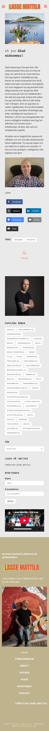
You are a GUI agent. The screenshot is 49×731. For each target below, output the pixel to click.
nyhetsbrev (13, 383)
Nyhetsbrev (24, 686)
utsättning (12, 428)
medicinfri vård (14, 374)
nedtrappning (24, 379)
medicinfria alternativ (16, 370)
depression (12, 347)
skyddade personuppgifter (18, 410)
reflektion (31, 239)
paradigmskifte (30, 383)
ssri (30, 415)
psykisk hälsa (13, 401)
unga (26, 424)
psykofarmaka (14, 406)
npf (38, 379)
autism (38, 338)
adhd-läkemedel (26, 329)
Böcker (24, 672)
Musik (24, 679)
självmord (31, 406)
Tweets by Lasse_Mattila (17, 465)
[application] (24, 520)
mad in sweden (32, 365)
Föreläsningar (24, 659)
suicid (10, 419)
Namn (8, 478)
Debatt (24, 666)
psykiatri (12, 392)
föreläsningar (31, 361)
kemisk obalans (14, 365)
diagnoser (28, 347)
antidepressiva (14, 334)
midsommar (18, 239)
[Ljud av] (39, 529)
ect (9, 356)
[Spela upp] (7, 529)
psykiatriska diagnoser (17, 397)
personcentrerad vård (17, 388)
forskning (32, 356)
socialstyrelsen (14, 415)
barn (10, 343)
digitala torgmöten (15, 352)
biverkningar (24, 343)
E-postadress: (12, 489)
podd (35, 388)
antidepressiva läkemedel (18, 338)
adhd (10, 329)
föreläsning (13, 361)
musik (10, 379)
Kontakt (24, 693)
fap (19, 356)
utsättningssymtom (31, 428)
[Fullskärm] (43, 529)
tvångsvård (13, 424)
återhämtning (13, 433)
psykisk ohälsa (32, 401)
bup (38, 343)
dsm (31, 352)
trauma (23, 419)
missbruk (30, 374)
